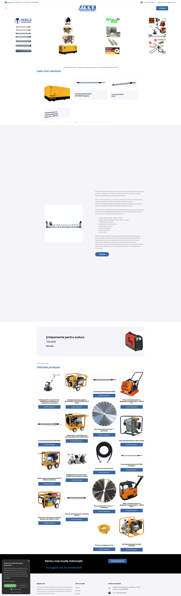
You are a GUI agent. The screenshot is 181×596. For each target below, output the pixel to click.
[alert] (16, 576)
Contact (78, 589)
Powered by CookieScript (16, 592)
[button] (16, 589)
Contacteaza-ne (117, 548)
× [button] (28, 561)
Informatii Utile (80, 583)
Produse (162, 8)
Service (77, 580)
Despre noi (78, 586)
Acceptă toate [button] (10, 585)
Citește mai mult (49, 394)
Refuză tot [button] (23, 585)
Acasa (77, 574)
